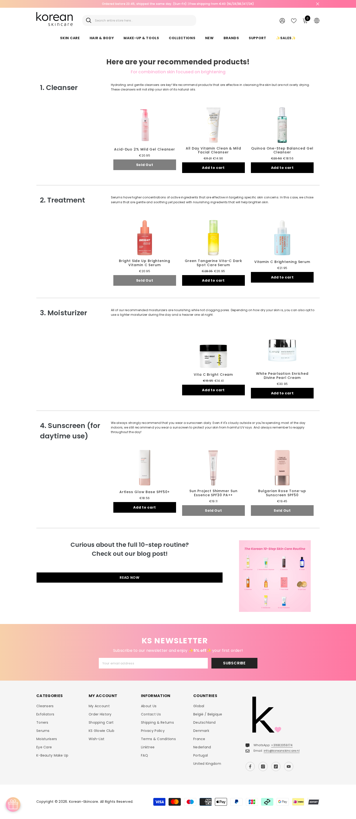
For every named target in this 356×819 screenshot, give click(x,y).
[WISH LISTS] (293, 20)
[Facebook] (250, 766)
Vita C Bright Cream (213, 375)
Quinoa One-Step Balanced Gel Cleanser (282, 150)
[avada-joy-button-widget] (13, 804)
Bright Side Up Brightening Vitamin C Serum (144, 263)
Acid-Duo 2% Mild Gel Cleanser (144, 149)
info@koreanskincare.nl (282, 751)
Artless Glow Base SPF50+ (144, 492)
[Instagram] (263, 766)
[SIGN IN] (282, 20)
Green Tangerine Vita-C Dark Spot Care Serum (213, 263)
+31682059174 (282, 745)
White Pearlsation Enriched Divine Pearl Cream (282, 376)
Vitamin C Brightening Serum (282, 262)
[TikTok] (275, 766)
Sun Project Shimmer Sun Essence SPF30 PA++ (213, 493)
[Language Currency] (317, 20)
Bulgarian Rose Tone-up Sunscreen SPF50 (282, 493)
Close (318, 4)
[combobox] (143, 20)
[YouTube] (288, 766)
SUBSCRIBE (234, 663)
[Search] (139, 20)
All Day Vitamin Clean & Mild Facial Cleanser (213, 150)
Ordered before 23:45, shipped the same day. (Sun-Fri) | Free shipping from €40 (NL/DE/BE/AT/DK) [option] (178, 4)
